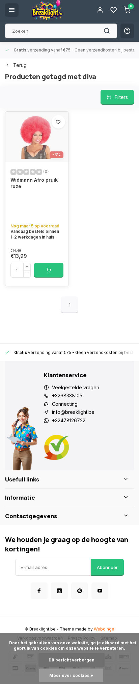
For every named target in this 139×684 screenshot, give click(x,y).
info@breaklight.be (73, 412)
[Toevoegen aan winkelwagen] (48, 270)
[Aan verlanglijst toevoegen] (58, 122)
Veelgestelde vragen (75, 387)
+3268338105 (67, 395)
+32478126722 (68, 420)
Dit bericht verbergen (71, 659)
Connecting (65, 404)
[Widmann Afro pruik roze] (36, 137)
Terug (20, 65)
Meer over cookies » (71, 675)
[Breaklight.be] (47, 10)
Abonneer (107, 567)
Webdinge (104, 629)
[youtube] (99, 590)
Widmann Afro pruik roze (34, 183)
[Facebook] (39, 590)
